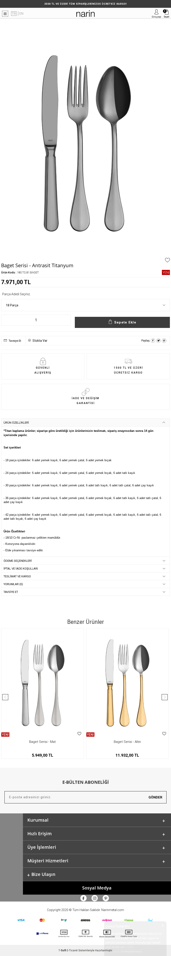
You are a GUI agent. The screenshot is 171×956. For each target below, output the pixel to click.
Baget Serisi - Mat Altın (138, 742)
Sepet (166, 14)
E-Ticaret (72, 950)
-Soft (62, 950)
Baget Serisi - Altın (53, 742)
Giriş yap (156, 17)
